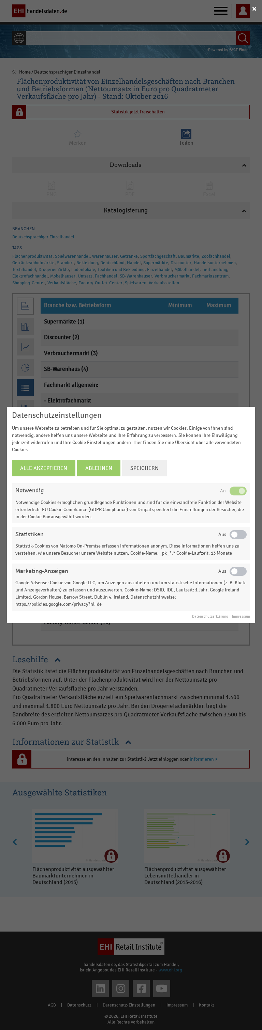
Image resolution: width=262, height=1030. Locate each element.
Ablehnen (98, 468)
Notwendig (29, 490)
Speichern (144, 468)
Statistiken (29, 534)
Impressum (241, 617)
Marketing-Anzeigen (41, 571)
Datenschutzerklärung (210, 617)
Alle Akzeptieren (43, 468)
